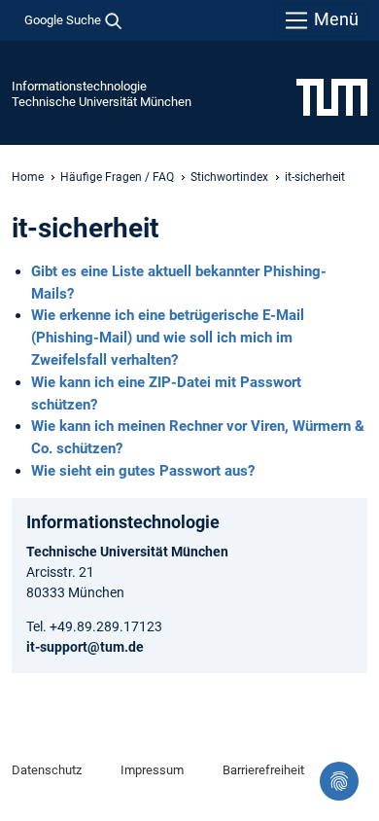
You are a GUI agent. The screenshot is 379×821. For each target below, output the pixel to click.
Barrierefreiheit (263, 770)
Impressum (152, 770)
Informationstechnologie (79, 86)
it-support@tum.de (85, 647)
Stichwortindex (229, 177)
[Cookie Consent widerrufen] (339, 781)
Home (28, 177)
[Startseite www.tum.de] (331, 96)
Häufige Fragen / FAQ (117, 177)
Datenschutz (47, 770)
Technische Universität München (101, 101)
